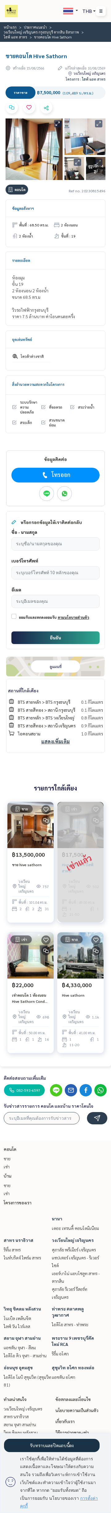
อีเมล (16, 589)
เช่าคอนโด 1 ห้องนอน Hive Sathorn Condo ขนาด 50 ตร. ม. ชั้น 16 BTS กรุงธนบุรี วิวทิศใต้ (30, 998)
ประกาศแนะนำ (35, 27)
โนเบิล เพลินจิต (17, 1318)
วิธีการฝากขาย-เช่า (72, 1432)
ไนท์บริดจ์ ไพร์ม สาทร (22, 1257)
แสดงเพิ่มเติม (55, 741)
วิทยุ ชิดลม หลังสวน (22, 1308)
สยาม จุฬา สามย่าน (22, 1338)
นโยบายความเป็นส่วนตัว (77, 1410)
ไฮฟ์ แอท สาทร (15, 36)
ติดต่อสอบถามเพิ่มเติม (25, 1078)
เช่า (7, 1166)
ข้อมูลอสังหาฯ (23, 208)
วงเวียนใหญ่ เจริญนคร (73, 1240)
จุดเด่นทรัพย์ (22, 339)
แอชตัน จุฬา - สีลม (20, 1347)
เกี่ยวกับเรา (65, 1421)
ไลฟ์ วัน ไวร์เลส (17, 1326)
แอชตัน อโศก (63, 1377)
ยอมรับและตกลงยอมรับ (37, 617)
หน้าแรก (10, 27)
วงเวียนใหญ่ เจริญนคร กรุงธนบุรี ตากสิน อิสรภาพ (41, 32)
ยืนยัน (55, 637)
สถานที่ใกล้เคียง (23, 690)
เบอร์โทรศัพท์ (24, 560)
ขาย (7, 1158)
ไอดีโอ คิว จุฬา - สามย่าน (25, 1355)
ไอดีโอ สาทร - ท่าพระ (70, 1324)
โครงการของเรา (17, 1202)
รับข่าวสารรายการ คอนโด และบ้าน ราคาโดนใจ (48, 1106)
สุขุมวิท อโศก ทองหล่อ (73, 1367)
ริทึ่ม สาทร (12, 1249)
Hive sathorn (73, 995)
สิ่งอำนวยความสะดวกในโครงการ (38, 384)
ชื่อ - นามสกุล (24, 532)
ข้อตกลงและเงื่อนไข (73, 1399)
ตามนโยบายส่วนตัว (73, 617)
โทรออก (60, 474)
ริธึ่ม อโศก (60, 1353)
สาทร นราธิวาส (18, 1240)
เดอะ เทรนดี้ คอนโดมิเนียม (75, 1228)
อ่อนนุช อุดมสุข (18, 1367)
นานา (57, 1218)
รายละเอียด (21, 260)
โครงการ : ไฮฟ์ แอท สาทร (85, 79)
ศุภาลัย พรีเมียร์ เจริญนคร (74, 1249)
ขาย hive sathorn (27, 864)
